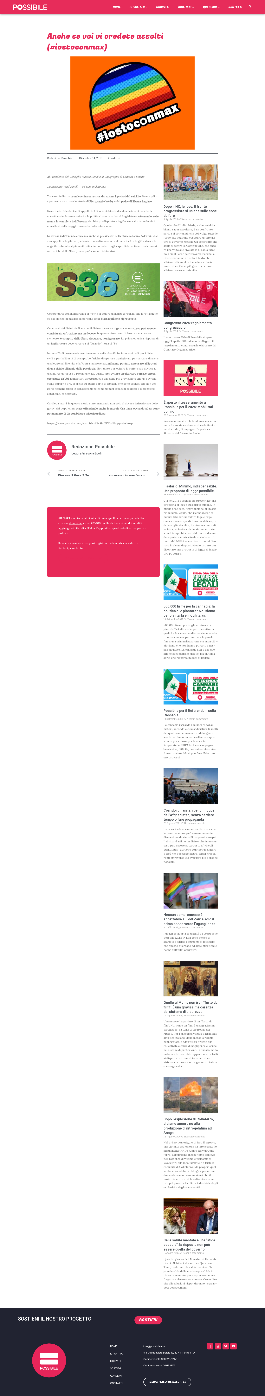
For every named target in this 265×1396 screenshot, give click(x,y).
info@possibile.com (154, 1346)
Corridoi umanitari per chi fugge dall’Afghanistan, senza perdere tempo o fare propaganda (189, 814)
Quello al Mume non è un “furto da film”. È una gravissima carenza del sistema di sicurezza (190, 1007)
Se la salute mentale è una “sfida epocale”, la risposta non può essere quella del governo (189, 1244)
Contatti (235, 7)
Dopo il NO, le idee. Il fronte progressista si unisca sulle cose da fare (190, 211)
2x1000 (97, 523)
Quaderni (210, 7)
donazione (75, 523)
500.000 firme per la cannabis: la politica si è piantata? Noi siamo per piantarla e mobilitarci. (189, 610)
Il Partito (137, 7)
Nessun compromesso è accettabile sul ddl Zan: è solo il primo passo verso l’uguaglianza (189, 919)
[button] (250, 6)
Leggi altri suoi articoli (86, 453)
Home (117, 7)
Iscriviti (162, 7)
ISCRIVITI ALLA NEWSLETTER (83, 558)
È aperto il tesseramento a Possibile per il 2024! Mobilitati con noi (188, 407)
